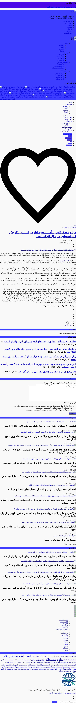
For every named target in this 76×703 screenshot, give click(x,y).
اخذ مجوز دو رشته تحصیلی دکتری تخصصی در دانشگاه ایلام (47, 371)
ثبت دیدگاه (72, 413)
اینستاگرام (68, 138)
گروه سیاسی (60, 77)
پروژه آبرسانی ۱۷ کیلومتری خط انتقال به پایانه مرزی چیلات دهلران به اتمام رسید (37, 93)
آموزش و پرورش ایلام (58, 656)
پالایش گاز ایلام (6, 669)
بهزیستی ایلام (18, 660)
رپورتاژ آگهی (68, 33)
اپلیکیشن (69, 145)
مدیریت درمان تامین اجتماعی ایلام (38, 667)
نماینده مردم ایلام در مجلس (29, 669)
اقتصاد (70, 25)
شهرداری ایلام (33, 665)
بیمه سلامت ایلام (9, 660)
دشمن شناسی (25, 662)
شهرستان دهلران (12, 665)
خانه (74, 227)
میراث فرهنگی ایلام (41, 669)
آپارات (70, 143)
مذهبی (66, 113)
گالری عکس (60, 56)
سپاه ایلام (62, 665)
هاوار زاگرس (65, 260)
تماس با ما (68, 23)
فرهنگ (70, 29)
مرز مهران (18, 667)
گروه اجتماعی (59, 73)
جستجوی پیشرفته (58, 68)
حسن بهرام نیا (62, 662)
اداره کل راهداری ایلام (45, 656)
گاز (60, 671)
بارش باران (36, 659)
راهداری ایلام (17, 662)
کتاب (66, 125)
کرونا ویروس (72, 671)
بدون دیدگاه (68, 325)
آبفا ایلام (73, 656)
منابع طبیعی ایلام (50, 669)
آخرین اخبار (64, 633)
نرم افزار (65, 123)
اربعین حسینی (35, 656)
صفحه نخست (67, 21)
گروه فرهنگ (60, 79)
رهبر (66, 650)
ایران (43, 660)
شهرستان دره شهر (23, 664)
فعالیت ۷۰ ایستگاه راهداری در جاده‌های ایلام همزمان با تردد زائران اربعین (51, 87)
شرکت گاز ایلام (44, 665)
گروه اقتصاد (60, 75)
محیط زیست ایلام (54, 667)
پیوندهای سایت (59, 66)
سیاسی (69, 27)
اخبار (66, 43)
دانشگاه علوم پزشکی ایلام (38, 662)
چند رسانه (65, 53)
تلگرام (70, 136)
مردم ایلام (24, 667)
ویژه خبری (60, 60)
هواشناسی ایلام (18, 669)
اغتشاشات (72, 660)
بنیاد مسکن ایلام (26, 660)
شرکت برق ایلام (55, 665)
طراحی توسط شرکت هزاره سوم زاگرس (62, 693)
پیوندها (66, 71)
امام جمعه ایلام (54, 659)
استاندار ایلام (11, 655)
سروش (69, 140)
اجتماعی (69, 31)
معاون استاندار (10, 667)
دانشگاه (65, 648)
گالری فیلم (60, 54)
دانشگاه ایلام (51, 662)
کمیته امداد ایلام (65, 671)
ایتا (71, 141)
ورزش (66, 115)
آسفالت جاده (68, 656)
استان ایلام (25, 655)
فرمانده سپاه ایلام (65, 667)
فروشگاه (61, 58)
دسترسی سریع (63, 62)
